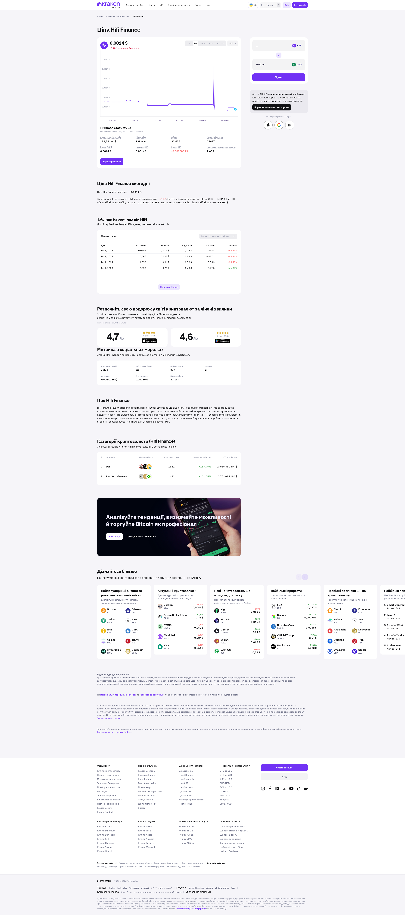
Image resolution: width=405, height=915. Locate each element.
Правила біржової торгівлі (131, 866)
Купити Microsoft (147, 847)
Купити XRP (103, 838)
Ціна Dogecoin (186, 779)
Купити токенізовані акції (193, 821)
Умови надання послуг (107, 866)
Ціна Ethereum (186, 775)
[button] (135, 5)
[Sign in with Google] (278, 125)
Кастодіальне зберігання (170, 892)
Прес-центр (144, 787)
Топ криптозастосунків (232, 843)
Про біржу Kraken (148, 765)
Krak (123, 892)
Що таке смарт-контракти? (234, 830)
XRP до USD (226, 779)
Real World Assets (116, 476)
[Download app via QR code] (289, 125)
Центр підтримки (147, 803)
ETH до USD (226, 775)
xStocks (209, 888)
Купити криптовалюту (108, 770)
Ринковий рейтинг (215, 137)
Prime (129, 892)
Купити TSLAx (186, 830)
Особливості (104, 765)
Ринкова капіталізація (110, 137)
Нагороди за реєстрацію (152, 694)
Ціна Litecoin (185, 795)
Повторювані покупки (108, 803)
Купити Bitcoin (104, 826)
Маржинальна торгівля (109, 779)
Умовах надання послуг (109, 718)
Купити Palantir (146, 843)
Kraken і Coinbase (229, 851)
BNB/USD (225, 783)
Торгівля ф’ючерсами (108, 783)
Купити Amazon (146, 838)
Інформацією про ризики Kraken (114, 732)
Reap (233, 888)
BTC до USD (226, 770)
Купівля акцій (146, 821)
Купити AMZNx (186, 843)
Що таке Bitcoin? (228, 834)
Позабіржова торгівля (108, 787)
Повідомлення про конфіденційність (135, 863)
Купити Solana (104, 847)
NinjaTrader (134, 888)
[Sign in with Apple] (268, 125)
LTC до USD (226, 803)
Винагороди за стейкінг (109, 799)
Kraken (112, 888)
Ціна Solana (185, 791)
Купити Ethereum (106, 830)
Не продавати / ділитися (192, 863)
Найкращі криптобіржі (231, 847)
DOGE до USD (227, 791)
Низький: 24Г (142, 147)
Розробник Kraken (147, 783)
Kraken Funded (105, 812)
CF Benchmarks (222, 888)
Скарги (141, 807)
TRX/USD (225, 799)
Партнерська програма (150, 791)
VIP (152, 888)
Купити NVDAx (186, 826)
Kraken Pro (122, 888)
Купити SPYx (185, 838)
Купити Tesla (144, 830)
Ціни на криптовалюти (192, 765)
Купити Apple (145, 834)
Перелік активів (146, 795)
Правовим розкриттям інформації (191, 908)
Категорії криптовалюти (191, 799)
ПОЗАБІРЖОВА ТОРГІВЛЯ (145, 892)
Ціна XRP (183, 783)
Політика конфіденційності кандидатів (183, 866)
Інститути (102, 791)
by (104, 881)
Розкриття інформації (154, 866)
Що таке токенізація (230, 838)
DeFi (108, 466)
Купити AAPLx (186, 834)
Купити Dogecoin (106, 834)
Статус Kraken (145, 799)
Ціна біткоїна (186, 770)
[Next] (305, 577)
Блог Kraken (144, 779)
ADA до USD (226, 795)
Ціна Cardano (186, 787)
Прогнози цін (186, 803)
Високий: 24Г (106, 147)
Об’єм (174, 137)
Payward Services (196, 888)
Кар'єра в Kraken (146, 775)
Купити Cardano (105, 843)
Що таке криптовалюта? (232, 826)
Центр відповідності (216, 863)
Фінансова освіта (230, 821)
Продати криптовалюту (109, 775)
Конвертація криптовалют (235, 765)
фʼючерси (130, 694)
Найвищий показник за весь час (221, 147)
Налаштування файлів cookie (166, 863)
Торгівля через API (106, 795)
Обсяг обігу (141, 137)
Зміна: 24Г (176, 147)
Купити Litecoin (105, 851)
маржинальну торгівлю (112, 694)
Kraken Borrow (104, 807)
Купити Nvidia (145, 826)
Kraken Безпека (146, 770)
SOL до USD (226, 787)
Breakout (145, 888)
